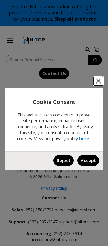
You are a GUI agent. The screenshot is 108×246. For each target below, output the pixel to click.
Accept (88, 160)
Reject (63, 160)
